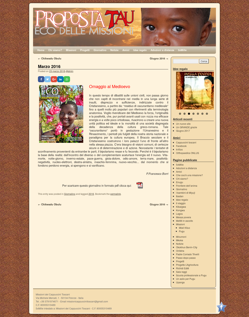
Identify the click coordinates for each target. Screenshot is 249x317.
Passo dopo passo (186, 257)
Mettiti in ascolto (184, 220)
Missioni (71, 50)
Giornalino (100, 50)
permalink (115, 193)
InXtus (179, 149)
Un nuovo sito (183, 123)
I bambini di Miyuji (185, 192)
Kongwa (180, 210)
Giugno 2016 (159, 58)
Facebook (181, 145)
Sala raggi (181, 271)
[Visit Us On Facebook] (221, 311)
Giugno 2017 (183, 130)
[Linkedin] (60, 79)
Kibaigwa (181, 206)
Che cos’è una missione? (189, 175)
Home (40, 50)
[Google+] (54, 79)
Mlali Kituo (184, 227)
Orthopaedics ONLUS (187, 153)
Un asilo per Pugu (185, 278)
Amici (125, 50)
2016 (91, 193)
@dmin (69, 71)
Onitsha (180, 250)
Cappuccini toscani (186, 142)
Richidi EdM (182, 268)
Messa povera (183, 217)
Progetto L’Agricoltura (187, 264)
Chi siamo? (55, 50)
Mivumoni (181, 236)
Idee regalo (140, 50)
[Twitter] (47, 79)
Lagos (179, 213)
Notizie (114, 50)
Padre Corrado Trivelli (187, 254)
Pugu (182, 231)
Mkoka (179, 240)
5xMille (182, 50)
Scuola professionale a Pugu (191, 275)
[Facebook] (41, 79)
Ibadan (179, 196)
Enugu (179, 182)
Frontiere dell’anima (186, 185)
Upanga (180, 282)
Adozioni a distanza (162, 50)
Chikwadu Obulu (49, 58)
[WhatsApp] (67, 79)
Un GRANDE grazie (186, 127)
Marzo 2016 (49, 66)
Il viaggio (181, 203)
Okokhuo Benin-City (186, 247)
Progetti (85, 50)
